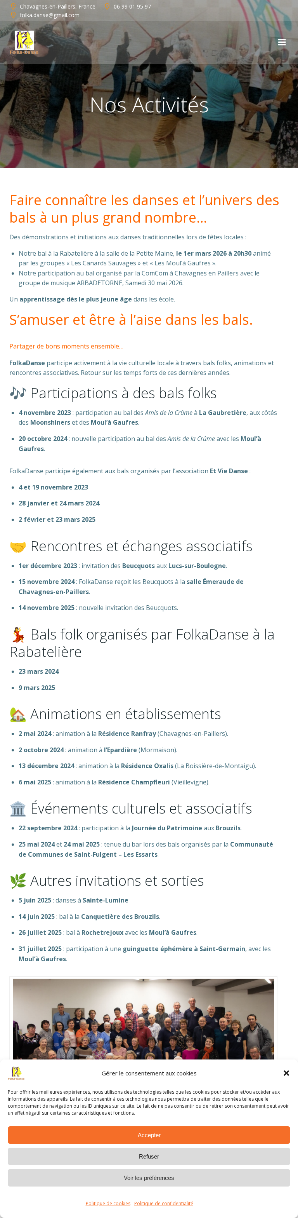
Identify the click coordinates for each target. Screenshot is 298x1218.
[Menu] (282, 42)
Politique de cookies (108, 1203)
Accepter (149, 1135)
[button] (286, 1073)
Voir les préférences (149, 1177)
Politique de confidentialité (163, 1203)
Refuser (149, 1156)
